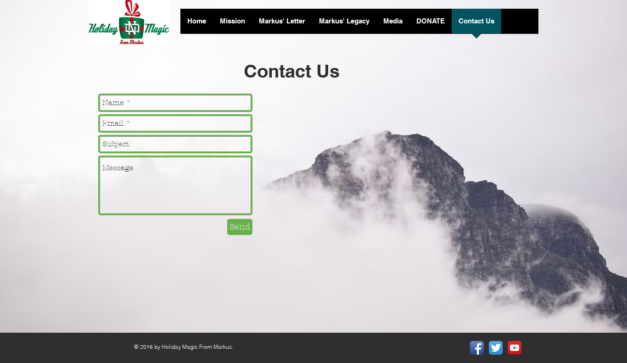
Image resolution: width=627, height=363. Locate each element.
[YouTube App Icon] (514, 348)
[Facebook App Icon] (477, 348)
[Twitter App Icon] (496, 348)
